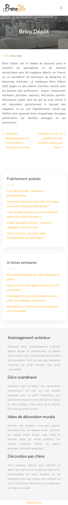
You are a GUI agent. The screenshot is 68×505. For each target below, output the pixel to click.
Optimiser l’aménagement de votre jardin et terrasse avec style (17, 140)
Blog (8, 56)
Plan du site (34, 502)
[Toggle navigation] (61, 8)
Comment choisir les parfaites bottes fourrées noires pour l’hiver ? (50, 140)
